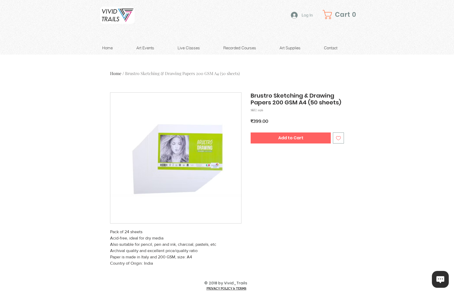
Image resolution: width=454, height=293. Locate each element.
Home (115, 73)
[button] (341, 14)
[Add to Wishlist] (338, 137)
